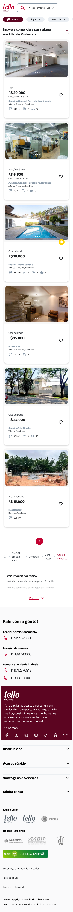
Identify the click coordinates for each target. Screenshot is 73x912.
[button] (13, 19)
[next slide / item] (64, 59)
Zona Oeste (48, 556)
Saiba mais (11, 727)
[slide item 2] (35, 73)
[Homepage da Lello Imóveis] (10, 819)
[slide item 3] (37, 73)
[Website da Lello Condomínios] (29, 819)
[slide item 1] (33, 73)
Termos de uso (11, 877)
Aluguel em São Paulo (16, 556)
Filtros (15, 19)
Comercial (56, 19)
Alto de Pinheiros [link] (62, 556)
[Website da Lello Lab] (49, 819)
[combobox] (39, 7)
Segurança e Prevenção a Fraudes (21, 868)
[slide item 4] (40, 73)
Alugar (33, 19)
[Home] (5, 556)
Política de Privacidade (15, 887)
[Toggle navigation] (67, 8)
